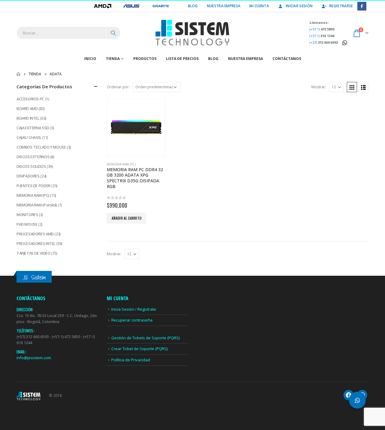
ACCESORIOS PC (30, 99)
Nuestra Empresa (224, 5)
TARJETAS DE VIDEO (33, 253)
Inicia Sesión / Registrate (133, 309)
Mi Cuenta (259, 5)
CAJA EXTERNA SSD (33, 127)
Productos (144, 58)
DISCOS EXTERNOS (33, 156)
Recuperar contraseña (131, 320)
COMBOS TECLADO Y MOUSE (41, 147)
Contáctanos (287, 58)
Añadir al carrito (126, 218)
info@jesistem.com (34, 357)
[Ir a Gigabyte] (161, 5)
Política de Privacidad (130, 360)
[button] (357, 400)
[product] (136, 128)
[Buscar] (113, 33)
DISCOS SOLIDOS (31, 166)
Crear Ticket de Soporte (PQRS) (139, 348)
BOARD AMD (27, 108)
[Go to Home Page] (18, 74)
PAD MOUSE (27, 224)
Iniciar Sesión (299, 5)
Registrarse (341, 5)
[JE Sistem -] (192, 33)
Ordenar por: (118, 86)
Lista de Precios (182, 58)
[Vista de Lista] (363, 87)
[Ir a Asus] (132, 5)
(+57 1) (322, 29)
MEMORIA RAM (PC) (121, 164)
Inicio (90, 58)
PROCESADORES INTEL (36, 243)
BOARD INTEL (28, 118)
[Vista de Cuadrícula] (352, 87)
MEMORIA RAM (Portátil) (37, 205)
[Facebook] (361, 6)
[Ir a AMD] (103, 5)
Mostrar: (318, 86)
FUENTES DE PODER (34, 185)
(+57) (324, 42)
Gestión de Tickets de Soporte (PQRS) (145, 338)
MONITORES (27, 214)
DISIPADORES (28, 176)
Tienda (113, 58)
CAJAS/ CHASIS (29, 137)
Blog (193, 5)
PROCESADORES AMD (35, 234)
